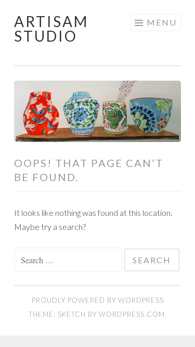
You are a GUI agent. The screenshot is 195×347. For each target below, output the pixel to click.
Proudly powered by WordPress (98, 300)
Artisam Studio (51, 28)
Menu (162, 22)
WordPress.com (132, 314)
